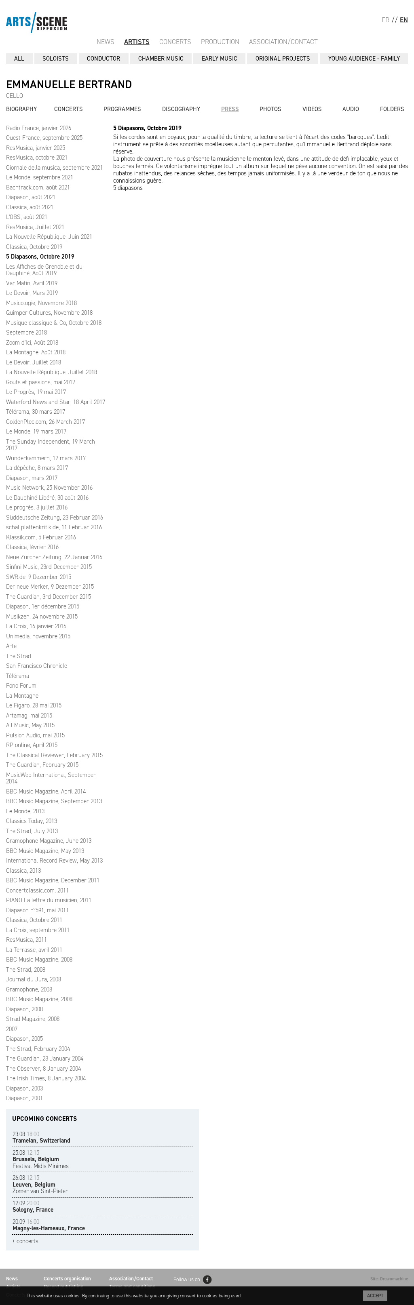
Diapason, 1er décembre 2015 (42, 606)
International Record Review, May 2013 (54, 861)
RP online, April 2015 (31, 745)
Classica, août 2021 (29, 207)
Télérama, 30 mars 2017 (35, 412)
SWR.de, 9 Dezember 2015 (38, 577)
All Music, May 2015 (30, 725)
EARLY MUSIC (219, 59)
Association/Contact (283, 41)
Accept (375, 1295)
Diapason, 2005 (24, 1039)
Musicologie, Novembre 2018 (41, 303)
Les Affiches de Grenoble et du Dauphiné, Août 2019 (44, 270)
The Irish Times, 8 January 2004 (46, 1078)
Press (230, 109)
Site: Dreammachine (389, 1279)
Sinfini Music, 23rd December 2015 (49, 567)
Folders (392, 109)
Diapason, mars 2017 (31, 478)
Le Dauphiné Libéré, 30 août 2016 (47, 498)
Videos (312, 109)
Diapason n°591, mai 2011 (37, 910)
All (19, 59)
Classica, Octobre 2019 (34, 247)
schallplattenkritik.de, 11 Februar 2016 (54, 527)
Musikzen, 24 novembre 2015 (42, 617)
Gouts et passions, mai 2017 (40, 382)
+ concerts (25, 1241)
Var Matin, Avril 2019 (31, 283)
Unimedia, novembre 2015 (38, 636)
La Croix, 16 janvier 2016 (36, 626)
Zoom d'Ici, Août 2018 (32, 343)
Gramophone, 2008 (29, 989)
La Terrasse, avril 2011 (34, 950)
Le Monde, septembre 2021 (39, 177)
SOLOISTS (55, 59)
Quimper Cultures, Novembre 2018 (49, 313)
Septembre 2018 (26, 332)
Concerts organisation (67, 1278)
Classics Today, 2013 (31, 821)
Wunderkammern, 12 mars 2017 (46, 458)
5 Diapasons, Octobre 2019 (40, 257)
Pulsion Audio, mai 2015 (35, 735)
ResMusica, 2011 (26, 940)
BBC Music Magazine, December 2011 (52, 880)
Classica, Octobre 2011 (34, 920)
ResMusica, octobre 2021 (37, 158)
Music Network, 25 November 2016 (49, 488)
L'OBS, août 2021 (26, 217)
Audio (350, 109)
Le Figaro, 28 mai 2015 (33, 705)
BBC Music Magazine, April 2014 (46, 791)
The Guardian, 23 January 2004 (44, 1059)
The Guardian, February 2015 (42, 765)
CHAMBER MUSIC (161, 59)
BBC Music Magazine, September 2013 (54, 801)
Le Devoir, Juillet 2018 (33, 362)
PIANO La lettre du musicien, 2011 (48, 900)
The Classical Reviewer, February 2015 (54, 755)
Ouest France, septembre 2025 (44, 138)
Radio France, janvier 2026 (38, 128)
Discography (181, 109)
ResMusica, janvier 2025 (35, 148)
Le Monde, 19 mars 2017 (36, 431)
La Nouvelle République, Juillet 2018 (51, 372)
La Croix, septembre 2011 (38, 930)
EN (404, 19)
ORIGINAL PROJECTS (283, 59)
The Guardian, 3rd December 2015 (48, 597)
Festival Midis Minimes (41, 1159)
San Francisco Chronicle (36, 666)
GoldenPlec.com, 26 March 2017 (45, 422)
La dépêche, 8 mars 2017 (37, 468)
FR (385, 19)
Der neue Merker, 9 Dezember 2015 (50, 587)
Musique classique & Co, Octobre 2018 (53, 323)
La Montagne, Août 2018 (35, 352)
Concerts (175, 41)
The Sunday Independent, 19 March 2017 (50, 445)
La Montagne (22, 696)
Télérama (17, 676)
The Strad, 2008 (25, 970)
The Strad (18, 656)
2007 (11, 1029)
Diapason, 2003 (24, 1088)
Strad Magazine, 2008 (32, 1019)
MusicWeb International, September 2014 (51, 778)
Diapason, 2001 (24, 1098)
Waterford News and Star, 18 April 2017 (55, 402)
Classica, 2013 (23, 871)
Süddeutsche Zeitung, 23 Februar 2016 (54, 518)
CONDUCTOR (103, 59)
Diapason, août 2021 (30, 197)
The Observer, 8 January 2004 (43, 1069)
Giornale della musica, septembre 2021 (54, 168)
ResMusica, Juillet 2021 (35, 227)
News (105, 41)
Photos (270, 109)
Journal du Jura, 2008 (33, 979)
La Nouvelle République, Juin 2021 (49, 237)
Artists (137, 41)
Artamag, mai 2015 (29, 715)
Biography (21, 109)
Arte (11, 646)
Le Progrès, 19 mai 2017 (36, 392)
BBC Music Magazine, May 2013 (45, 851)
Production (220, 41)
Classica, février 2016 (32, 547)
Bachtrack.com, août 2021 (38, 187)
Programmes (122, 109)
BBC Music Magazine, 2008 (39, 960)
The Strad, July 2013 (32, 831)
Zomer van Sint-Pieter (40, 1184)
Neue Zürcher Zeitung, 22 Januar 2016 (54, 557)
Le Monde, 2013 (25, 811)
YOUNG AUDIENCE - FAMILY (364, 59)
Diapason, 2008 (24, 1009)
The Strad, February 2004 (38, 1049)
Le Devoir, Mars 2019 (32, 293)
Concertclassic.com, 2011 (37, 890)
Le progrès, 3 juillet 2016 (37, 507)
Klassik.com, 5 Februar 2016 (41, 537)
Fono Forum (21, 686)
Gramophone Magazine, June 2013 (48, 841)
